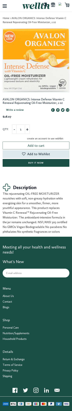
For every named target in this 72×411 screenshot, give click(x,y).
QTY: (6, 129)
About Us (8, 296)
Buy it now (36, 162)
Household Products (15, 339)
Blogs (6, 307)
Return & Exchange (14, 359)
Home (6, 18)
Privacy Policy (10, 370)
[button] (36, 154)
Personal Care (11, 327)
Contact (7, 301)
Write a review (15, 109)
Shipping (7, 376)
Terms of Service (12, 365)
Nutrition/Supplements (16, 333)
